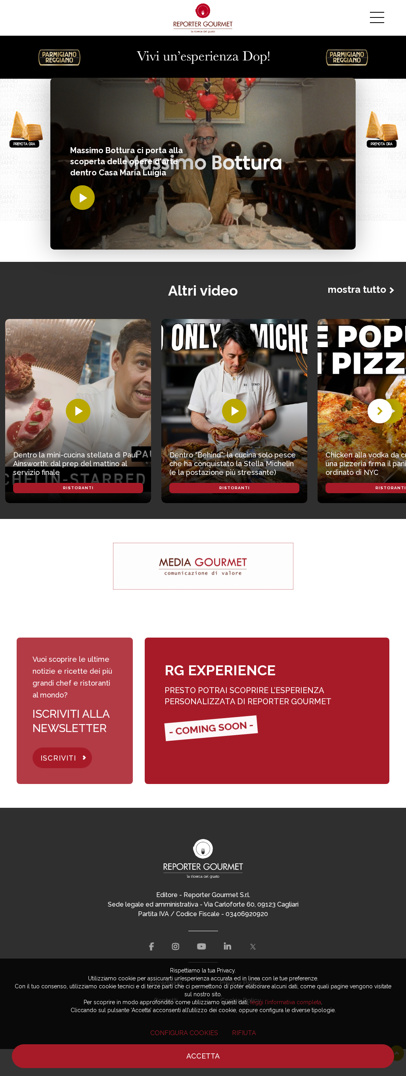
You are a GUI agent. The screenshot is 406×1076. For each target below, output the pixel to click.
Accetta (203, 1056)
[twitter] (253, 947)
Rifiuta (244, 1033)
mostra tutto (357, 289)
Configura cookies (184, 1033)
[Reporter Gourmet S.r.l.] (203, 18)
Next (380, 411)
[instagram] (175, 947)
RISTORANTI (78, 488)
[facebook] (151, 947)
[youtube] (201, 947)
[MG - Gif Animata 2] (203, 566)
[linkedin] (227, 947)
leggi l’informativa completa (285, 1002)
